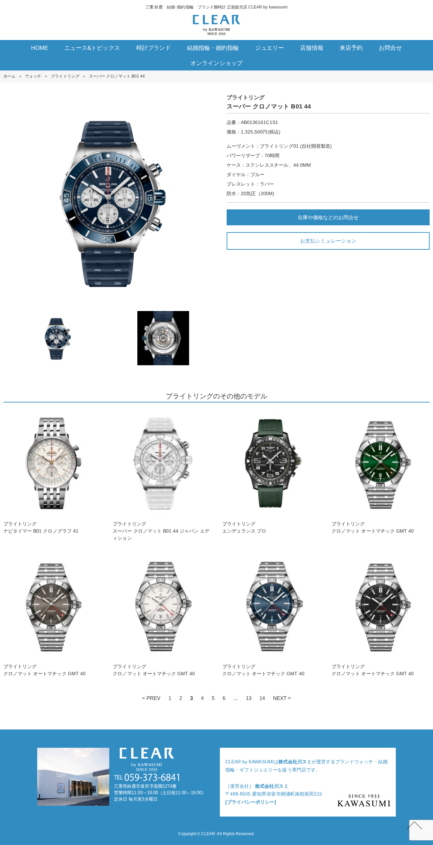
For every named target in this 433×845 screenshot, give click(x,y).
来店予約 (351, 48)
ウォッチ (33, 76)
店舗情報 (311, 48)
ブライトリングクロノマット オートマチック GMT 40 (373, 527)
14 (262, 698)
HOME (39, 48)
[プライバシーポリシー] (250, 802)
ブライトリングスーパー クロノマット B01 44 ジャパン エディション (161, 531)
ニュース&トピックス (92, 48)
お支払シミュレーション (328, 241)
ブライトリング (65, 76)
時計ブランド (153, 48)
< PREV (151, 698)
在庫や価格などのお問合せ (328, 217)
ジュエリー (269, 48)
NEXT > (282, 698)
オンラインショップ (216, 63)
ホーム (9, 76)
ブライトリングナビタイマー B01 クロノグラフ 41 (40, 527)
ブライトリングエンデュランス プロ (244, 527)
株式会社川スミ (295, 761)
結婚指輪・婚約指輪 (213, 48)
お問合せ (390, 48)
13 (248, 698)
